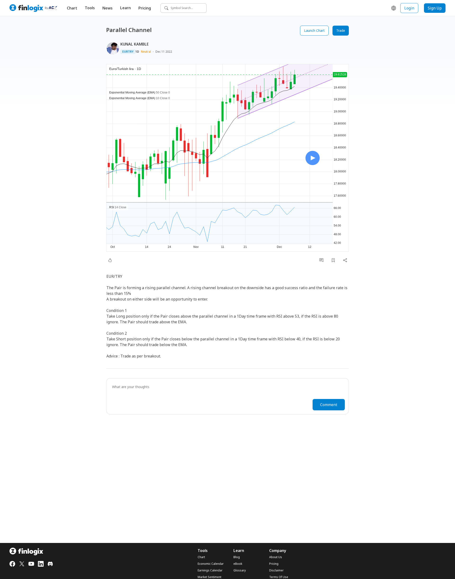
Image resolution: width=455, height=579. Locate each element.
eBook (237, 564)
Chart (72, 8)
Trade (340, 30)
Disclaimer (276, 570)
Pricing (144, 8)
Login (409, 8)
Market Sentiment (209, 577)
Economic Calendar (211, 564)
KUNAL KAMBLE (134, 44)
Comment (328, 404)
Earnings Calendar (210, 570)
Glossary (239, 570)
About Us (275, 557)
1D (137, 52)
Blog (236, 557)
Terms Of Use (278, 577)
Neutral (146, 52)
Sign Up (435, 8)
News (107, 8)
